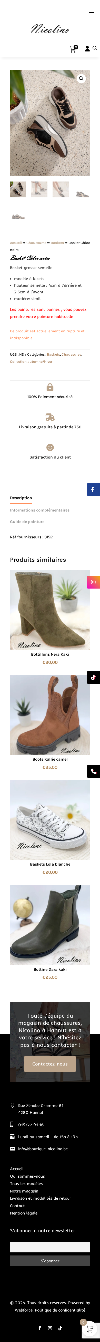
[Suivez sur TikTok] (60, 1328)
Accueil (16, 243)
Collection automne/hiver (31, 361)
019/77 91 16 (31, 1124)
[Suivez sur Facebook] (40, 1328)
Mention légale (23, 1213)
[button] (81, 78)
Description (21, 497)
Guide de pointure (27, 521)
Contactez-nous (50, 1064)
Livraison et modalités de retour (40, 1198)
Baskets (57, 243)
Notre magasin (24, 1191)
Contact (17, 1205)
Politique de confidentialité (60, 1310)
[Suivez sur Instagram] (50, 1328)
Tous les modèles (26, 1183)
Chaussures (36, 243)
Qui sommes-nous (27, 1176)
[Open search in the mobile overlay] (94, 48)
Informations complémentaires (39, 510)
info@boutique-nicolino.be (43, 1148)
